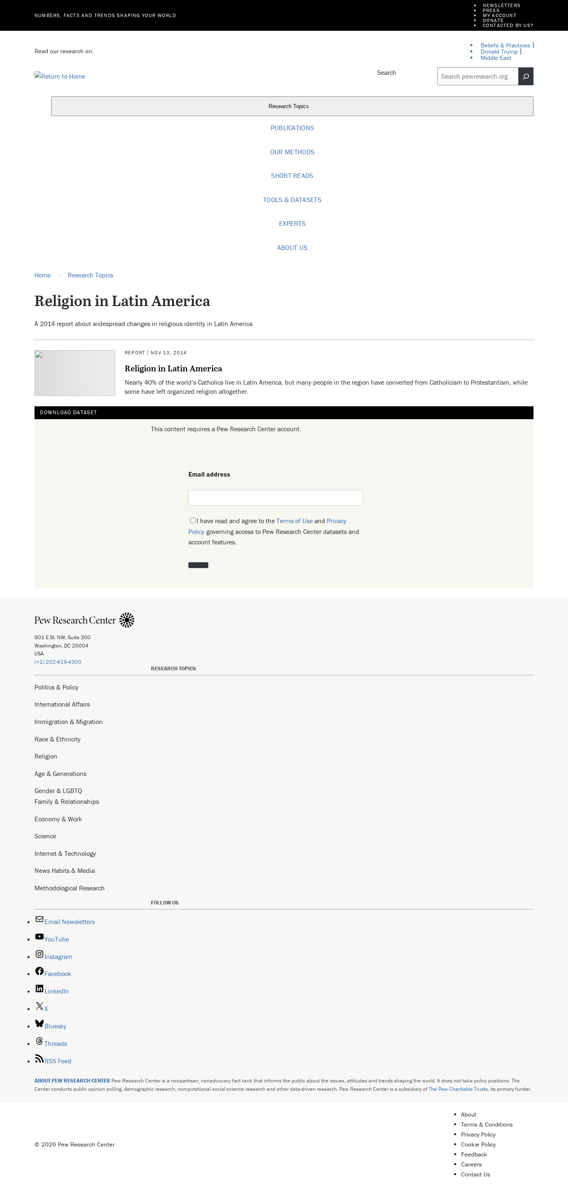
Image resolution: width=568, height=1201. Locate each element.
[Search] (526, 76)
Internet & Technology (65, 853)
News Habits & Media (65, 870)
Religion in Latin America (173, 368)
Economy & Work (58, 819)
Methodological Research (70, 888)
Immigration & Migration (69, 721)
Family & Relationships (67, 801)
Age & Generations (60, 773)
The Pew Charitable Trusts (458, 1088)
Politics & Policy (57, 687)
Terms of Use (295, 520)
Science (45, 836)
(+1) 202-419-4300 (58, 661)
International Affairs (62, 704)
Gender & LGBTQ (58, 790)
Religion (46, 756)
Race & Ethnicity (58, 739)
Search (386, 72)
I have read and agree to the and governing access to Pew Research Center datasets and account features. (273, 531)
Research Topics (290, 107)
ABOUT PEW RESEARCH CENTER (72, 1080)
